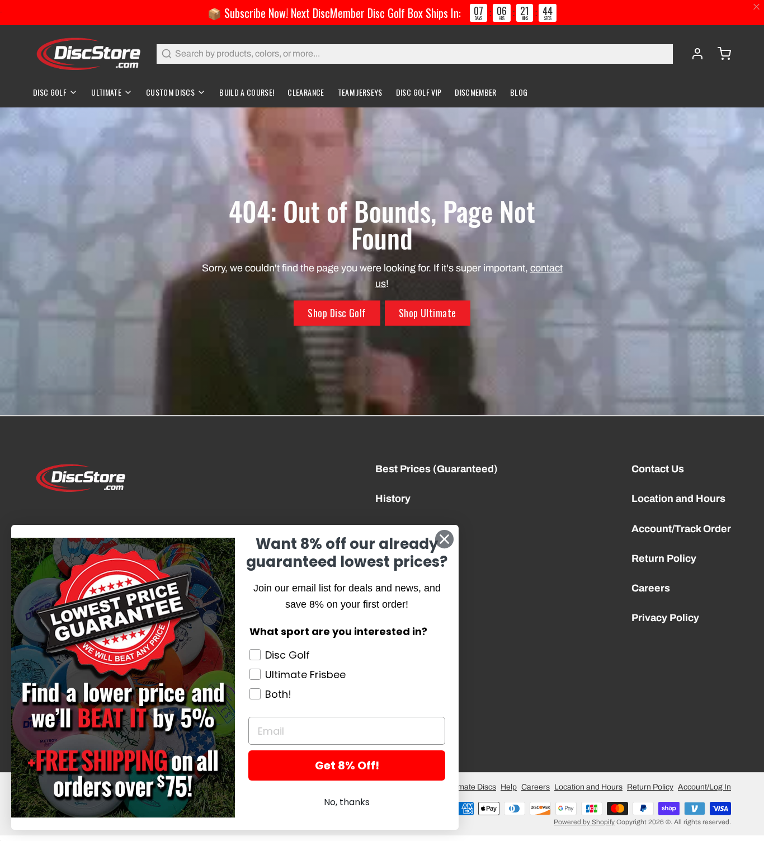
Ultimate (106, 92)
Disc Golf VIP (419, 92)
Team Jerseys (360, 92)
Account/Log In (704, 787)
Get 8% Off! (347, 765)
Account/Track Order (681, 528)
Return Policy (663, 558)
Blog (518, 92)
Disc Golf (50, 92)
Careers (650, 588)
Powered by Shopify (584, 822)
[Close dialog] (444, 539)
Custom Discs (170, 92)
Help (509, 787)
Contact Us (657, 468)
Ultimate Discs (471, 787)
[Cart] (720, 53)
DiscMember (476, 92)
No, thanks (347, 802)
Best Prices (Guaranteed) (436, 468)
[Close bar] (757, 7)
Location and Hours (678, 498)
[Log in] (693, 53)
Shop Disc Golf (337, 313)
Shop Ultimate (427, 313)
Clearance (305, 92)
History (393, 498)
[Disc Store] (88, 53)
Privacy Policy (665, 617)
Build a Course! (246, 92)
